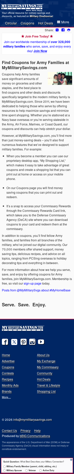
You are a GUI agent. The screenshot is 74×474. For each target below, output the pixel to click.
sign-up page (32, 283)
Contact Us (9, 430)
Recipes (7, 379)
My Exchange (46, 361)
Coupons (27, 23)
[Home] (23, 7)
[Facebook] (5, 341)
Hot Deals (45, 23)
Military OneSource (41, 16)
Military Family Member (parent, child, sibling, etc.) (31, 466)
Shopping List (46, 391)
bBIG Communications (35, 436)
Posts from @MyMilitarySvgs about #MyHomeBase (36, 290)
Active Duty (48, 470)
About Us (43, 355)
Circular (11, 23)
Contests (8, 373)
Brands (7, 391)
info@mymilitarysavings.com (32, 419)
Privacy (25, 430)
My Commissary (48, 367)
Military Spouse (14, 470)
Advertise (8, 361)
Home (6, 355)
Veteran (32, 470)
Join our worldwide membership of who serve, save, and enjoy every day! (37, 43)
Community (44, 373)
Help (37, 430)
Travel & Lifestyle (48, 385)
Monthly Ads (10, 385)
